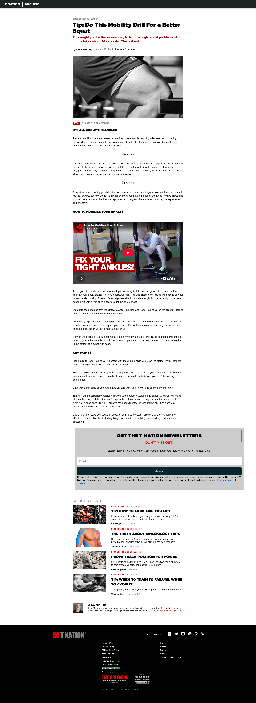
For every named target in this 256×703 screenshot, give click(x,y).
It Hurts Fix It (88, 123)
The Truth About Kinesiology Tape (145, 534)
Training (105, 123)
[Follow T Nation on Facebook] (169, 634)
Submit (159, 471)
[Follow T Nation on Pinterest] (196, 634)
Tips (98, 123)
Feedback (106, 657)
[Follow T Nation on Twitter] (176, 634)
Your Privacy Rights (111, 668)
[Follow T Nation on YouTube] (183, 634)
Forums (163, 650)
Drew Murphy (84, 49)
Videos (163, 654)
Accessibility (107, 672)
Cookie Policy (108, 646)
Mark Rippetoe (118, 569)
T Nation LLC (114, 690)
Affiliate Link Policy (110, 650)
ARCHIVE (32, 4)
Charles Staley (118, 594)
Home (163, 643)
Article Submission (110, 664)
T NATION (12, 4)
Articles (163, 646)
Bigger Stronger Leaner (85, 19)
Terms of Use (108, 654)
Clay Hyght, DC (119, 523)
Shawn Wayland (119, 546)
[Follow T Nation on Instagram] (190, 634)
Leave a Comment (125, 49)
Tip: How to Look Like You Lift (140, 511)
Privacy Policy (108, 643)
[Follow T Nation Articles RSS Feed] (202, 634)
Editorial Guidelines (111, 661)
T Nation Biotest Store (170, 657)
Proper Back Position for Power (144, 557)
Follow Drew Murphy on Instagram (165, 610)
